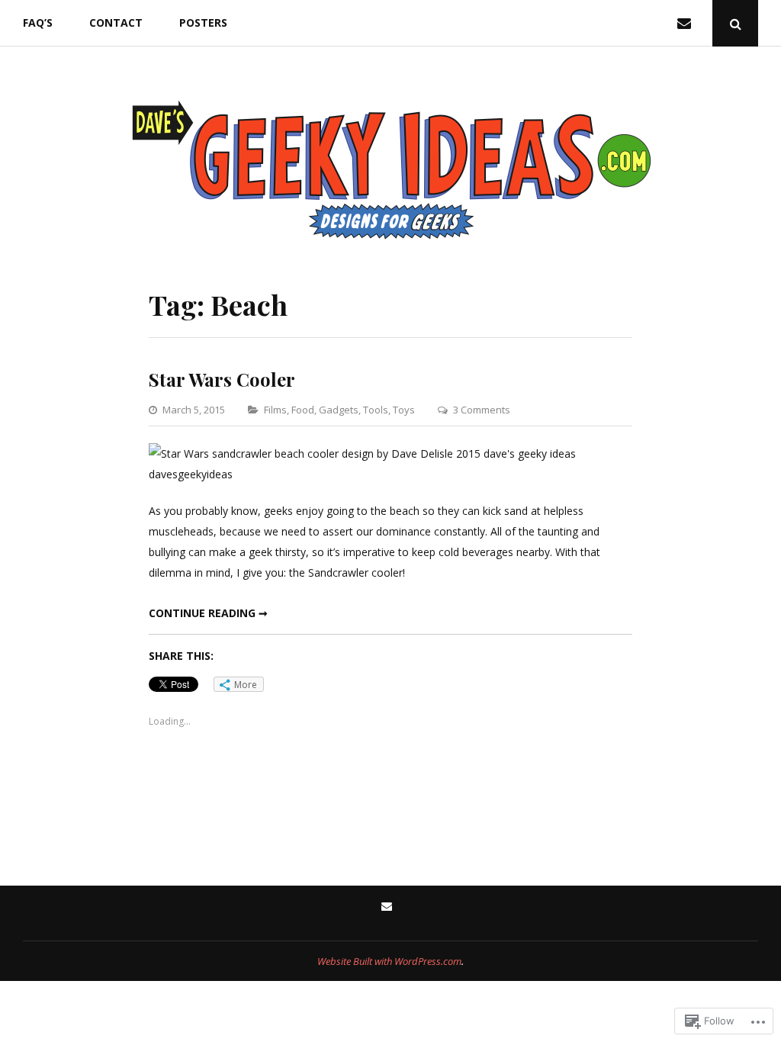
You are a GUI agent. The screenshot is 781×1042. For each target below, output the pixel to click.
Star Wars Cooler (222, 379)
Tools (375, 409)
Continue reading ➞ (208, 613)
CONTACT (116, 22)
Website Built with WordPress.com (389, 961)
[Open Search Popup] (735, 23)
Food (302, 409)
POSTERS (203, 22)
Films (275, 409)
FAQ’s (38, 22)
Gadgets (338, 409)
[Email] (687, 23)
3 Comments (481, 409)
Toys (404, 409)
